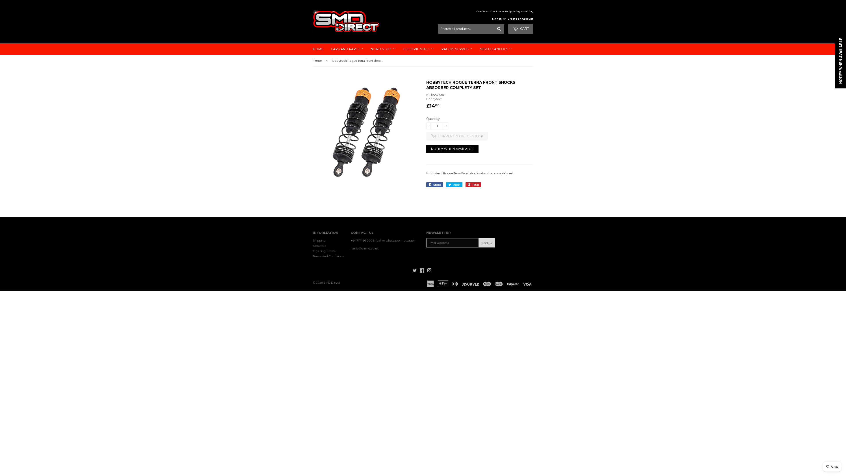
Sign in (497, 18)
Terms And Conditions (328, 256)
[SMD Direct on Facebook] (422, 271)
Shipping (319, 240)
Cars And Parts (345, 49)
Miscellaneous (494, 49)
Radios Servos (455, 49)
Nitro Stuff (382, 49)
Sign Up (486, 243)
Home (318, 49)
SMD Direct (331, 282)
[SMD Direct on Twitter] (414, 271)
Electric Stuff (417, 49)
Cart (524, 29)
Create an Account (520, 18)
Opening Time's (324, 251)
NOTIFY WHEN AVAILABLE (452, 149)
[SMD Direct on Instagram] (429, 271)
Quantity (433, 119)
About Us (319, 245)
